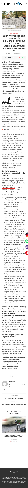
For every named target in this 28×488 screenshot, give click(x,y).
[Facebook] (10, 471)
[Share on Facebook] (12, 376)
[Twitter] (14, 471)
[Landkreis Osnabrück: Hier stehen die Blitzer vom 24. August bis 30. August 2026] (14, 425)
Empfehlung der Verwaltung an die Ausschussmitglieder (13, 185)
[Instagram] (17, 471)
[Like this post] (10, 376)
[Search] (26, 4)
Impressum (22, 477)
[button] (3, 429)
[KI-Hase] (3, 26)
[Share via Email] (17, 376)
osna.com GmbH (15, 477)
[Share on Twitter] (14, 376)
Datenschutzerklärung (6, 478)
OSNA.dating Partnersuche (7, 481)
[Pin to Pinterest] (16, 376)
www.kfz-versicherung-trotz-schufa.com (16, 482)
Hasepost (10, 53)
